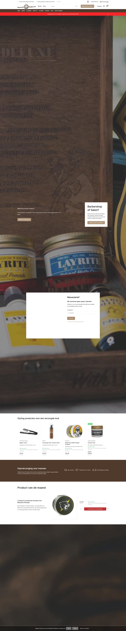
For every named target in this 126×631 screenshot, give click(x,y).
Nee (75, 628)
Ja (68, 628)
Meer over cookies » (84, 628)
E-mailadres (70, 310)
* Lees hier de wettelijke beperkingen (75, 321)
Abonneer (71, 318)
